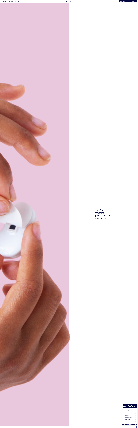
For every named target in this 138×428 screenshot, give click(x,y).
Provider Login (133, 1)
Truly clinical (52, 426)
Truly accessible (86, 426)
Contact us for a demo (123, 1)
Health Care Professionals (6, 1)
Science (15, 1)
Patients (12, 1)
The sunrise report (121, 426)
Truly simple (17, 426)
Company (18, 1)
